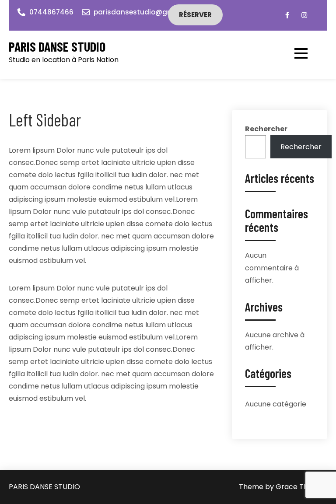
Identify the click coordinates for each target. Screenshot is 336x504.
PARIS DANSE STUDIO (57, 46)
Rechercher (266, 129)
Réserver (195, 14)
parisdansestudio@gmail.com (146, 12)
